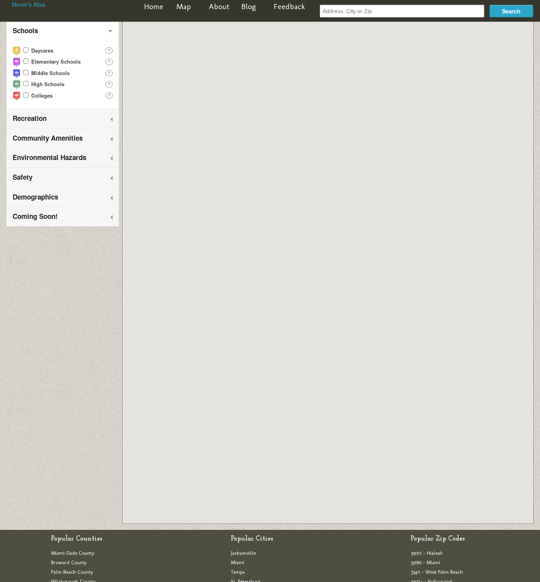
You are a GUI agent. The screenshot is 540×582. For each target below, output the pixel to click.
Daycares (41, 50)
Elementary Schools (55, 61)
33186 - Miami (425, 562)
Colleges (41, 95)
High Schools (47, 84)
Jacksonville (243, 553)
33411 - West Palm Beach (437, 572)
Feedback (289, 6)
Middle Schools (50, 73)
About (219, 6)
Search (511, 11)
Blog (248, 6)
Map (183, 6)
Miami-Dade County (72, 553)
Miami (237, 562)
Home (153, 6)
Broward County (69, 562)
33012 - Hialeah (427, 553)
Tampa (238, 572)
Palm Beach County (72, 572)
